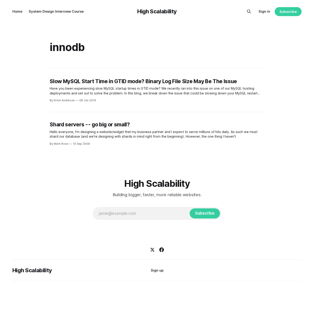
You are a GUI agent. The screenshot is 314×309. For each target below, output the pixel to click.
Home (17, 11)
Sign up (157, 270)
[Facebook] (161, 249)
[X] (152, 249)
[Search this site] (249, 11)
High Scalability (157, 11)
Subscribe (288, 11)
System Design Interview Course (56, 11)
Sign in (264, 11)
